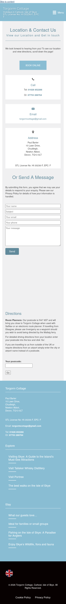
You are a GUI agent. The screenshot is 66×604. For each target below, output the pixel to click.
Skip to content (7, 1)
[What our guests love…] (33, 517)
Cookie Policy (23, 597)
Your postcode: (13, 361)
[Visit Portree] (33, 478)
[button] (33, 65)
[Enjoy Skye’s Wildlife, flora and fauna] (33, 546)
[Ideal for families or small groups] (33, 525)
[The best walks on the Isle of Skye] (33, 487)
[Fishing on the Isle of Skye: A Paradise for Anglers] (33, 535)
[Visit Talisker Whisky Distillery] (33, 469)
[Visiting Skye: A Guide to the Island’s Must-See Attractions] (33, 459)
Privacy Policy (42, 597)
